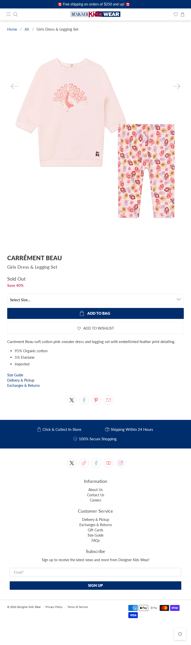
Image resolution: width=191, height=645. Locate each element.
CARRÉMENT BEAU (34, 257)
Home (12, 29)
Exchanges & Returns (23, 385)
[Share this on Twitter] (72, 400)
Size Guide (15, 375)
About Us (95, 490)
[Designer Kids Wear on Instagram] (121, 463)
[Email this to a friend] (108, 400)
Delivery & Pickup (20, 380)
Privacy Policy (54, 606)
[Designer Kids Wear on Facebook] (96, 463)
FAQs (96, 540)
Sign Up (95, 585)
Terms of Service (77, 606)
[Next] (176, 86)
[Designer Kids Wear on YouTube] (108, 463)
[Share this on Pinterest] (96, 400)
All (27, 29)
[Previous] (14, 86)
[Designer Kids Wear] (95, 14)
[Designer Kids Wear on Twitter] (72, 463)
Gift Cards (95, 530)
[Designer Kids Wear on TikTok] (84, 463)
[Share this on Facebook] (84, 400)
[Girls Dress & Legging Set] (95, 143)
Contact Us (95, 495)
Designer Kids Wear (29, 606)
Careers (95, 500)
